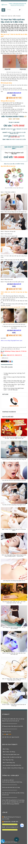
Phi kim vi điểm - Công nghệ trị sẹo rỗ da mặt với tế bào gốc (14, 705)
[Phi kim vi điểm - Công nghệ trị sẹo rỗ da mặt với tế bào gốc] (14, 692)
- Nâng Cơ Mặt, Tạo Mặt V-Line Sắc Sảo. (12, 757)
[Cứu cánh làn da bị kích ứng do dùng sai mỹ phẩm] (14, 470)
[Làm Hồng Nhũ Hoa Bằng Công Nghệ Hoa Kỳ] (14, 569)
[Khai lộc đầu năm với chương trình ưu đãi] (14, 427)
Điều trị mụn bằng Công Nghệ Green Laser (11, 340)
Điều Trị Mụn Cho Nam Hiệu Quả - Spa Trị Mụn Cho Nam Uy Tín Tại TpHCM (14, 381)
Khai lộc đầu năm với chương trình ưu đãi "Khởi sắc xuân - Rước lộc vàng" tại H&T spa (14, 437)
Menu (3, 9)
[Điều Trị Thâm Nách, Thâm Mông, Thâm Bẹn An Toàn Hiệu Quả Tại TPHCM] (14, 667)
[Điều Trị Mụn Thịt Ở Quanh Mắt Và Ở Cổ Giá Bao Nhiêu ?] (14, 517)
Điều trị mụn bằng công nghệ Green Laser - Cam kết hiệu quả (14, 389)
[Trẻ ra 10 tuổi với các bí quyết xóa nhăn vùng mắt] (14, 449)
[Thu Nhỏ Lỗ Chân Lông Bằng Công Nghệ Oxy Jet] (14, 493)
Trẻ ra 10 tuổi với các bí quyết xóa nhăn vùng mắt (14, 459)
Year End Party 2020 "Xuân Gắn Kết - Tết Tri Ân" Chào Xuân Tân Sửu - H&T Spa (14, 602)
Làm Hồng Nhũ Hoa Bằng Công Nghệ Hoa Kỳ (14, 580)
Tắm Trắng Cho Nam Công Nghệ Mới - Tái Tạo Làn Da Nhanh (14, 628)
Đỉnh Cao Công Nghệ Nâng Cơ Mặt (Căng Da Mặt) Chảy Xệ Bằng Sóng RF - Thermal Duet (14, 555)
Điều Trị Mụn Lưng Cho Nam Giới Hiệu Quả (14, 377)
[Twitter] (12, 361)
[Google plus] (10, 361)
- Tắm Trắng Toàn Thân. (8, 759)
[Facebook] (8, 361)
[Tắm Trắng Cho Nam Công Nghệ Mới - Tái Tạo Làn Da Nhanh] (14, 615)
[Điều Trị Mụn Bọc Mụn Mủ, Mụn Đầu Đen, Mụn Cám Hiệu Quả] (14, 641)
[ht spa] (14, 5)
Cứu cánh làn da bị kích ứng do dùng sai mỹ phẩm (14, 480)
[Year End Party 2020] (14, 592)
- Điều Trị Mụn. (5, 749)
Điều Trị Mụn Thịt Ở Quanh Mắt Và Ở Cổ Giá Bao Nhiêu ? (14, 530)
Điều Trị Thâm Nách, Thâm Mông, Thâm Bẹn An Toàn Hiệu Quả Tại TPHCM (14, 679)
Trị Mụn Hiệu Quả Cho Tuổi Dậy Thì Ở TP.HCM (14, 374)
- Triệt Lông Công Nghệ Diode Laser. (11, 754)
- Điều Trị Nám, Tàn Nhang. (8, 751)
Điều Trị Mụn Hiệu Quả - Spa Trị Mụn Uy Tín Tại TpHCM (14, 385)
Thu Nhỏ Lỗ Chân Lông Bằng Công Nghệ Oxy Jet (14, 504)
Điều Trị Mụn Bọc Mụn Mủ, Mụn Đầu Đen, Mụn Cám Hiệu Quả (14, 653)
